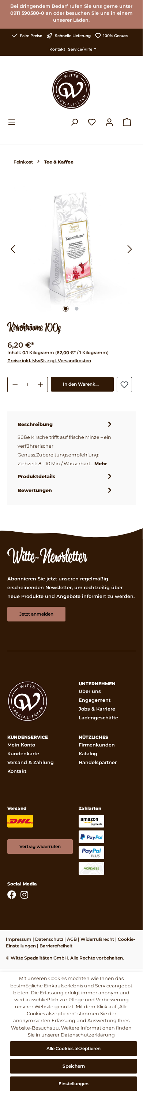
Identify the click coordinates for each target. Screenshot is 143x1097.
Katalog (88, 753)
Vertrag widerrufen (40, 846)
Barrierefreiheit (55, 946)
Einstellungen (74, 1083)
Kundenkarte (23, 753)
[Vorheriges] (12, 250)
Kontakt (57, 49)
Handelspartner (98, 762)
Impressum (18, 939)
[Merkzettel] (92, 122)
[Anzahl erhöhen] (40, 384)
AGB (72, 939)
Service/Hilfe (80, 49)
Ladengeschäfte (98, 717)
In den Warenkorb (83, 384)
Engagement (94, 700)
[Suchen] (74, 122)
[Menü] (13, 122)
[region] (71, 250)
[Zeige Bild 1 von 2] (66, 309)
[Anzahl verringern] (15, 384)
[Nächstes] (129, 250)
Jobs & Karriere (97, 709)
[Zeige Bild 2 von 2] (77, 309)
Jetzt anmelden (36, 614)
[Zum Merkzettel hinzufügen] (124, 384)
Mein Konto (21, 745)
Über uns (90, 691)
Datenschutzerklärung (88, 1035)
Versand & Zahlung (30, 762)
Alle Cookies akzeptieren (73, 1048)
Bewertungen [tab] (35, 490)
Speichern (74, 1066)
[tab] (65, 443)
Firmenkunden (97, 745)
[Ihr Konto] (109, 122)
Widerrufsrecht (97, 939)
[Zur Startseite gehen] (71, 89)
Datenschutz (49, 939)
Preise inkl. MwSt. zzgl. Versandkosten (49, 360)
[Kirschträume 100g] (71, 250)
